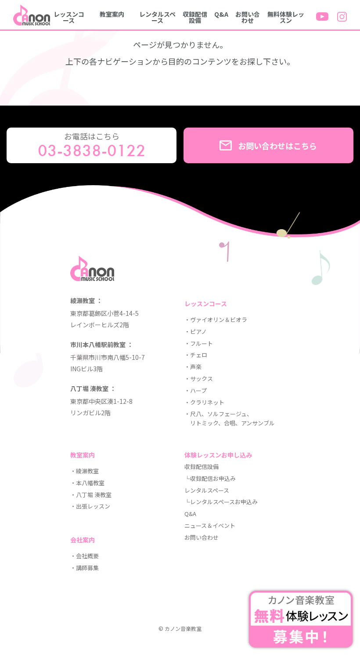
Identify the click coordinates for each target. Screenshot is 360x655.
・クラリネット (204, 402)
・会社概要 (84, 556)
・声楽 (193, 366)
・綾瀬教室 (84, 471)
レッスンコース (69, 17)
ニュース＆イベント (209, 525)
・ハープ (195, 390)
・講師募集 (84, 568)
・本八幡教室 (87, 483)
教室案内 (112, 14)
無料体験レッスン (285, 17)
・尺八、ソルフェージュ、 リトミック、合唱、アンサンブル (229, 418)
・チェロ (195, 355)
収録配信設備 (195, 17)
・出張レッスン (90, 506)
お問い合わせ (247, 17)
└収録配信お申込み (210, 478)
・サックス (198, 378)
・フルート (198, 343)
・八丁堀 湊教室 (91, 494)
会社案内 (82, 539)
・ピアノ (195, 331)
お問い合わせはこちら (277, 145)
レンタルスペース (157, 17)
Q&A (221, 14)
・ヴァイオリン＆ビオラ (215, 319)
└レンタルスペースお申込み (221, 502)
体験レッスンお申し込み (218, 454)
